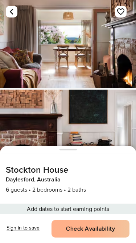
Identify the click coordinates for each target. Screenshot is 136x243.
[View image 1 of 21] (68, 44)
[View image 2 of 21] (68, 134)
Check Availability (90, 228)
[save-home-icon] (121, 11)
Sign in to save (23, 228)
